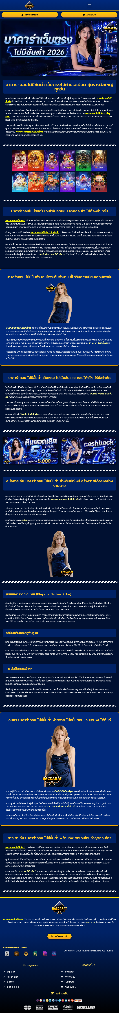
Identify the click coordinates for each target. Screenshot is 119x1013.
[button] (89, 5)
